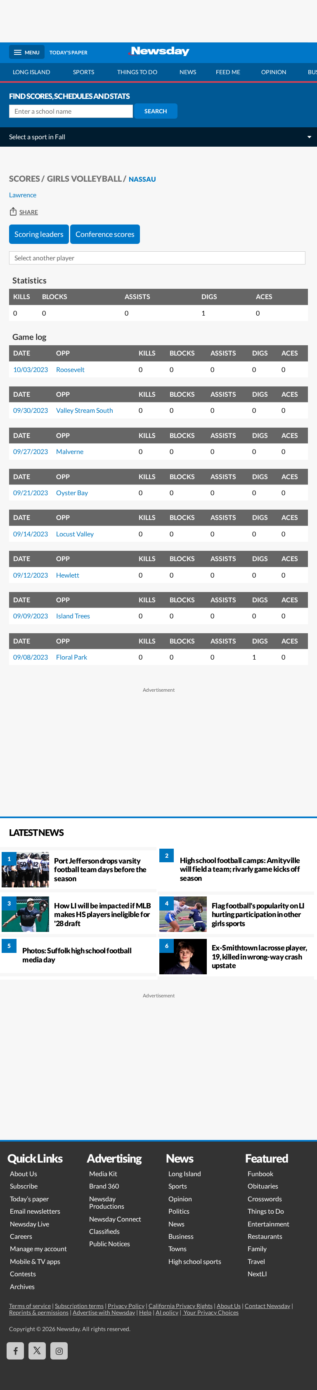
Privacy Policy (126, 1305)
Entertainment (268, 1224)
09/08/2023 (30, 657)
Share (28, 212)
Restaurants (265, 1236)
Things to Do (266, 1211)
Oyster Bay (72, 492)
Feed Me (228, 71)
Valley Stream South (84, 410)
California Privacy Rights (181, 1305)
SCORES (24, 178)
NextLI (257, 1274)
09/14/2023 (30, 534)
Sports (83, 71)
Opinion (273, 71)
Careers (21, 1236)
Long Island (31, 71)
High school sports (194, 1261)
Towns (177, 1248)
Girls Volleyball (84, 178)
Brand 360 (104, 1186)
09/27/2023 (30, 451)
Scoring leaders (39, 234)
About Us (23, 1173)
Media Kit (103, 1173)
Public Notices (109, 1243)
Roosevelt (70, 369)
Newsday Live (29, 1224)
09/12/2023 (30, 575)
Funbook (260, 1173)
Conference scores (105, 234)
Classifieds (104, 1231)
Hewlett (67, 575)
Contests (23, 1274)
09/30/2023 (30, 410)
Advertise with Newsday (104, 1312)
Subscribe (24, 1186)
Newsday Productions (106, 1202)
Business (181, 1236)
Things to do (137, 71)
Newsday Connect (115, 1219)
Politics (178, 1211)
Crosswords (265, 1199)
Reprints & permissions (39, 1312)
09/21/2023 (30, 492)
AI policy (167, 1312)
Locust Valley (75, 534)
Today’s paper (29, 1199)
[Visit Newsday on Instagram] (59, 1351)
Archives (22, 1286)
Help (145, 1312)
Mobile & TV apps (35, 1261)
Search (155, 111)
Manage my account (38, 1248)
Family (257, 1248)
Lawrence (22, 195)
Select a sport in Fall (37, 136)
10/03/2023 (30, 369)
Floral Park (71, 657)
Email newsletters (35, 1211)
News (188, 71)
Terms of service (30, 1305)
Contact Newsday (267, 1305)
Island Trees (73, 616)
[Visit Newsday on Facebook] (15, 1351)
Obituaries (263, 1186)
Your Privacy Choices (210, 1312)
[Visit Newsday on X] (37, 1351)
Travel (256, 1261)
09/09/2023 (30, 616)
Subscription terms (79, 1305)
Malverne (69, 451)
